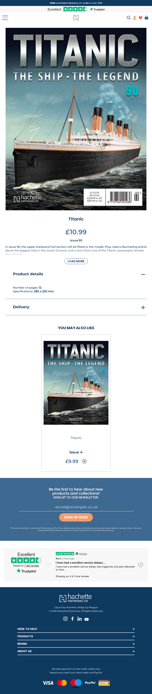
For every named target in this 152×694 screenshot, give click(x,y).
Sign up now (76, 517)
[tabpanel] (76, 119)
